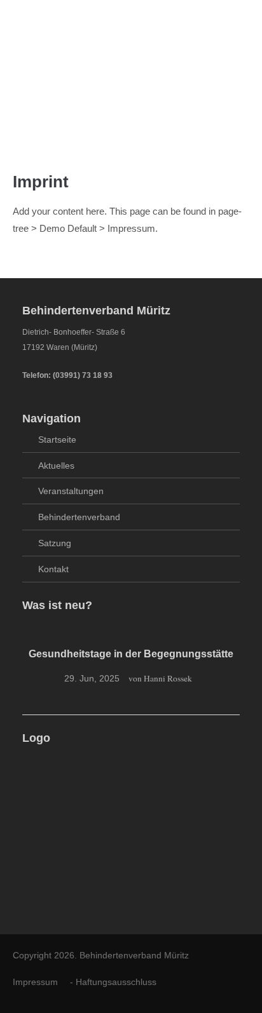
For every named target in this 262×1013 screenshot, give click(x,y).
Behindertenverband (79, 517)
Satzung (54, 543)
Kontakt (53, 569)
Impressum (35, 982)
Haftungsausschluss (116, 982)
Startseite (57, 439)
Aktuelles (56, 465)
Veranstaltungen (71, 491)
